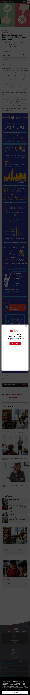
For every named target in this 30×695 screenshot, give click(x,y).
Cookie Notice (20, 689)
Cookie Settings (15, 692)
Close (26, 326)
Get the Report (15, 343)
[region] (15, 686)
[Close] (28, 679)
